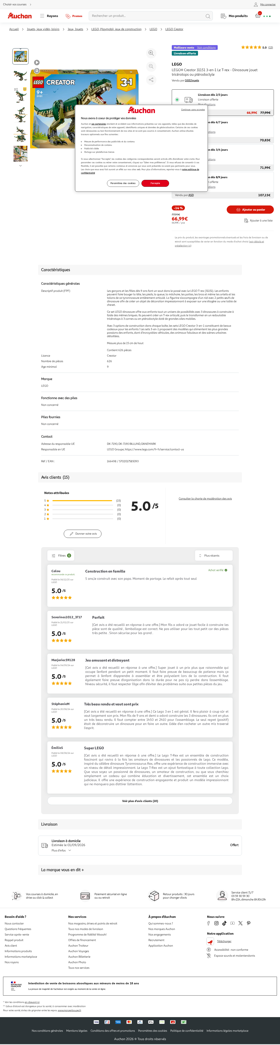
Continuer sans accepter (193, 109)
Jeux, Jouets (75, 29)
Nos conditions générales (47, 1030)
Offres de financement (82, 940)
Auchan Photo (77, 962)
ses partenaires (98, 123)
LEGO (153, 29)
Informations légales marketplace (227, 1030)
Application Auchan (160, 945)
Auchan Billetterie (79, 956)
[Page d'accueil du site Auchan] (21, 16)
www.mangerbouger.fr (69, 1010)
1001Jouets (192, 80)
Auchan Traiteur (78, 945)
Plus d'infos (59, 850)
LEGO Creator (174, 29)
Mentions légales (76, 1030)
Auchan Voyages (78, 951)
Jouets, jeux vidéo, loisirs (43, 29)
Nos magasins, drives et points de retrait (92, 923)
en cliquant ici (32, 1002)
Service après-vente (17, 934)
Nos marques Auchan (161, 929)
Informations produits (18, 951)
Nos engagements (159, 934)
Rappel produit (14, 940)
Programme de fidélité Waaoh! (87, 934)
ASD (191, 195)
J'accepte (155, 183)
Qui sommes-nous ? (160, 923)
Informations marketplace (21, 956)
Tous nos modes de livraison (85, 929)
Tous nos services (78, 968)
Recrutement (156, 940)
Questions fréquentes (18, 929)
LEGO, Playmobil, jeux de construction (116, 29)
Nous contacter (14, 923)
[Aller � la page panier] (263, 16)
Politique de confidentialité (186, 1030)
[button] (36, 62)
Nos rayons (12, 962)
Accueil (14, 29)
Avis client (11, 945)
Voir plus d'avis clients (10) (140, 801)
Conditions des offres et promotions (113, 1030)
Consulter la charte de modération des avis (205, 498)
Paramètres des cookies (123, 183)
